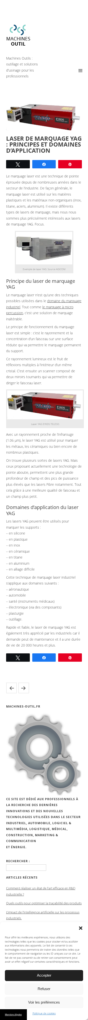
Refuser (44, 989)
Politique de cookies (44, 1013)
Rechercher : (18, 861)
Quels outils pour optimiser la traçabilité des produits (44, 903)
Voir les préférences (44, 1002)
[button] (80, 928)
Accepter (44, 975)
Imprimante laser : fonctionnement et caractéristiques (23, 688)
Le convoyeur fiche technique (11, 688)
